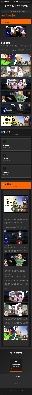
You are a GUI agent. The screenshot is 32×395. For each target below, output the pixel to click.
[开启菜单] (24, 2)
